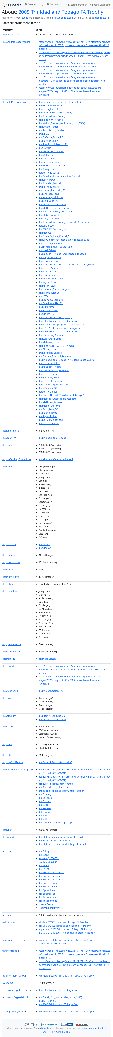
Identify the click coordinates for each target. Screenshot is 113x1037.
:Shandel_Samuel (50, 183)
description (10, 34)
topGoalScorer (12, 762)
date (7, 445)
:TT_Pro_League (49, 292)
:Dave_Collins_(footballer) (54, 370)
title (6, 755)
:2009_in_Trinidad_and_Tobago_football (62, 253)
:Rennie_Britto (48, 412)
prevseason (11, 651)
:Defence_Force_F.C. (51, 137)
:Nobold (45, 808)
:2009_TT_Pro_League (52, 229)
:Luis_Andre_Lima (50, 338)
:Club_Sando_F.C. (49, 215)
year (7, 829)
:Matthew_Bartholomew (54, 208)
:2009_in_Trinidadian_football (56, 783)
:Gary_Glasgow (49, 218)
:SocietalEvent (48, 883)
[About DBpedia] (11, 4)
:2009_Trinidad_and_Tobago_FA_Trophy (66, 975)
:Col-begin (46, 794)
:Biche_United (48, 349)
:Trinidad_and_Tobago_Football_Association (64, 222)
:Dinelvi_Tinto (48, 374)
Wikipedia (44, 1028)
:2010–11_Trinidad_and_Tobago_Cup (60, 328)
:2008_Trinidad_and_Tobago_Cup (58, 331)
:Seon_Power (47, 179)
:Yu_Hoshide (47, 1000)
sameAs (8, 922)
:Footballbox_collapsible (53, 787)
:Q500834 (48, 861)
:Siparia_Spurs (48, 268)
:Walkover (46, 155)
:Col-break (46, 797)
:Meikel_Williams (49, 405)
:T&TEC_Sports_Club (51, 151)
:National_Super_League (54, 289)
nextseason (11, 562)
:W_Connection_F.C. (51, 105)
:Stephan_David (49, 261)
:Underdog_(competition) (54, 335)
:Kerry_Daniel (48, 391)
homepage (10, 950)
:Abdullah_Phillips (50, 367)
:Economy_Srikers (50, 377)
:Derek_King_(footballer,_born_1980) (60, 997)
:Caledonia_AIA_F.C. (51, 303)
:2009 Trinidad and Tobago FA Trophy (63, 922)
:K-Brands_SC (48, 388)
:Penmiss (45, 815)
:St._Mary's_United (51, 420)
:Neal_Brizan (47, 250)
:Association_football (52, 130)
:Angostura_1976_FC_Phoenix (56, 345)
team (7, 726)
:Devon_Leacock (49, 275)
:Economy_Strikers (51, 299)
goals (7, 466)
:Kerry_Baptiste (49, 172)
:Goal (43, 805)
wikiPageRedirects (17, 990)
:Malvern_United (49, 342)
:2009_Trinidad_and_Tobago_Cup (58, 321)
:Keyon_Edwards (49, 282)
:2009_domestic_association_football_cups (64, 239)
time (7, 744)
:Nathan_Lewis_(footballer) (55, 211)
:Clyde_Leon (47, 225)
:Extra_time (46, 306)
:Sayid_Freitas (48, 416)
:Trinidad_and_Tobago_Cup (55, 246)
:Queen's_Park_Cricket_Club (56, 236)
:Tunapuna (46, 169)
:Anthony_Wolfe (49, 186)
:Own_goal (46, 158)
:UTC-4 (44, 296)
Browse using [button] (35, 4)
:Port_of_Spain (48, 140)
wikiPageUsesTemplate (17, 769)
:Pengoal (45, 812)
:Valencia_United (49, 363)
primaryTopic (14, 1011)
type (6, 851)
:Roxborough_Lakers (52, 278)
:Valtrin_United (49, 423)
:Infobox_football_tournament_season (61, 790)
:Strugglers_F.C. (49, 109)
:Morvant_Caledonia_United (56, 459)
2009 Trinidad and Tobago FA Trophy (60, 11)
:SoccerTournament (51, 872)
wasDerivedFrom (14, 940)
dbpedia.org (102, 17)
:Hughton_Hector (50, 257)
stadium (9, 715)
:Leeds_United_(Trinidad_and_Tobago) (61, 395)
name (7, 982)
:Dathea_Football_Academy (55, 356)
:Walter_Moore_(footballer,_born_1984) (62, 123)
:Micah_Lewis (48, 285)
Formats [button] (54, 4)
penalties (9, 591)
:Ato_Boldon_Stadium (52, 204)
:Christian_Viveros (50, 352)
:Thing (44, 851)
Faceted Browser (77, 4)
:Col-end (45, 801)
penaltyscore (11, 644)
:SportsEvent (47, 890)
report (8, 666)
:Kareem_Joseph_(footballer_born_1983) (63, 324)
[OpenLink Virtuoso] (31, 1024)
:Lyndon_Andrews (50, 243)
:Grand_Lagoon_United (53, 384)
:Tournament (48, 897)
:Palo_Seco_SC (48, 409)
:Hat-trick (45, 148)
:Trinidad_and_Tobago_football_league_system (66, 264)
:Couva (44, 133)
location (9, 544)
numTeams (10, 576)
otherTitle (10, 584)
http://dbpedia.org (62, 17)
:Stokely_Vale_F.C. (50, 271)
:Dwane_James (48, 126)
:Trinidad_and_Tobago (53, 116)
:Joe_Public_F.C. (48, 201)
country (9, 437)
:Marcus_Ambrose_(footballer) (57, 398)
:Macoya (45, 232)
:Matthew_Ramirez (51, 402)
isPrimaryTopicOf (14, 975)
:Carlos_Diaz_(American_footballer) (60, 102)
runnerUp (10, 690)
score (7, 698)
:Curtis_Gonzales (50, 162)
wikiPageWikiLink (14, 102)
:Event (44, 854)
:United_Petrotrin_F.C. (52, 190)
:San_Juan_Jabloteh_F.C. (53, 144)
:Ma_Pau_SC (47, 314)
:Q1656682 (49, 858)
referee (8, 658)
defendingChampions (16, 459)
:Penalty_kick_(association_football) (60, 176)
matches (9, 555)
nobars (8, 569)
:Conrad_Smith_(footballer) (55, 112)
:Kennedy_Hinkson (51, 197)
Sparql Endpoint (101, 4)
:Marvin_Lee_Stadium (52, 165)
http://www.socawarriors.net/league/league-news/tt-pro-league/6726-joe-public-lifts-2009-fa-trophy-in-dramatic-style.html (70, 91)
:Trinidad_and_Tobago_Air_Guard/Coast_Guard (66, 359)
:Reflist (44, 819)
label (7, 915)
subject (8, 837)
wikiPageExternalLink (16, 41)
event (25, 17)
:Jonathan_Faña (49, 193)
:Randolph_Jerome (51, 119)
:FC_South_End (48, 310)
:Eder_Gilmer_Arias (51, 381)
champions (10, 430)
